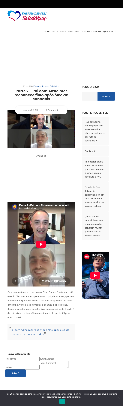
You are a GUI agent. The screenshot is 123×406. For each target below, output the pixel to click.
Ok (62, 401)
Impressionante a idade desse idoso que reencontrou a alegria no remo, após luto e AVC (94, 169)
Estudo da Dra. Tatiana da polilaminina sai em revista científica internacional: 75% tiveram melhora (94, 196)
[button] (62, 23)
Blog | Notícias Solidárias (88, 32)
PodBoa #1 (91, 151)
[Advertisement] (41, 179)
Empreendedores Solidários (46, 86)
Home (47, 32)
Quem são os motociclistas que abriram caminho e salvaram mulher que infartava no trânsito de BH (94, 226)
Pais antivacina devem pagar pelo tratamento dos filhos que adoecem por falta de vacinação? (95, 131)
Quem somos (109, 32)
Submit (16, 373)
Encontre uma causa (62, 32)
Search (106, 96)
